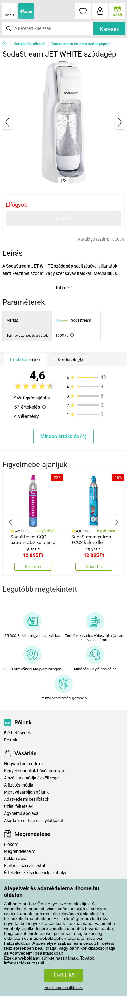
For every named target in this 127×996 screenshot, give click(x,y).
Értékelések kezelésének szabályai (36, 873)
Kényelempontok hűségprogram (34, 771)
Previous (10, 522)
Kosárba (64, 218)
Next (116, 522)
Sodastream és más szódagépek (80, 43)
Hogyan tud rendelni (23, 764)
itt (33, 962)
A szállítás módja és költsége (31, 778)
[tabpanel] (63, 122)
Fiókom (11, 844)
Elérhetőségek (17, 733)
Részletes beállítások (63, 987)
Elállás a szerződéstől (24, 865)
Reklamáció (15, 858)
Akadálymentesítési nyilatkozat (33, 820)
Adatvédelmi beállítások (26, 799)
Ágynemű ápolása (21, 813)
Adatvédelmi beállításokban (36, 953)
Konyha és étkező (29, 43)
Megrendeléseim (19, 851)
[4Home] (6, 44)
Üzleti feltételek (18, 806)
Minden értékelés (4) (63, 436)
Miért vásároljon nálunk (26, 792)
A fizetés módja (18, 785)
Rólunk (10, 740)
